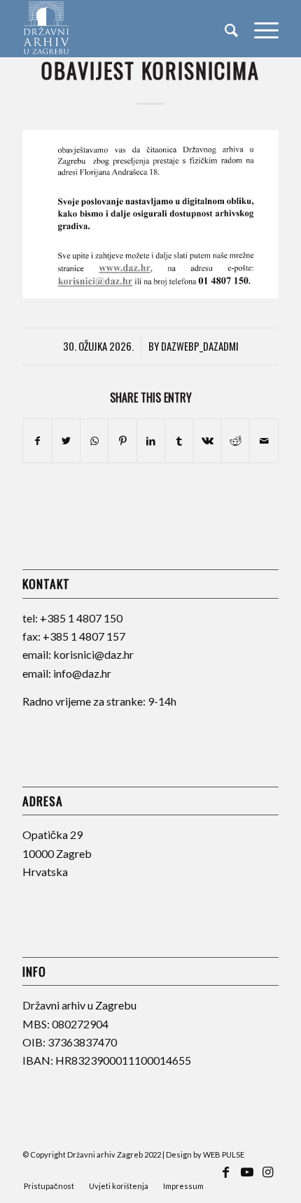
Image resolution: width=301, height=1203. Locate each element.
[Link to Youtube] (247, 1178)
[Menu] (259, 29)
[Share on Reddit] (235, 440)
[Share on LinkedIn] (150, 440)
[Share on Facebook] (37, 440)
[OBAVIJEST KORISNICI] (150, 214)
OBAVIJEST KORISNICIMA (150, 70)
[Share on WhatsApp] (94, 440)
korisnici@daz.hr (93, 654)
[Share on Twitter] (66, 440)
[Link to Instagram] (268, 1178)
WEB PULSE (223, 1154)
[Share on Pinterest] (122, 440)
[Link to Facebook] (226, 1178)
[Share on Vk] (207, 440)
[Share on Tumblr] (178, 440)
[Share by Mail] (264, 440)
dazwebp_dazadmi (200, 345)
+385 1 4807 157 (84, 636)
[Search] (225, 29)
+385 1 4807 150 (81, 618)
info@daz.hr (82, 673)
